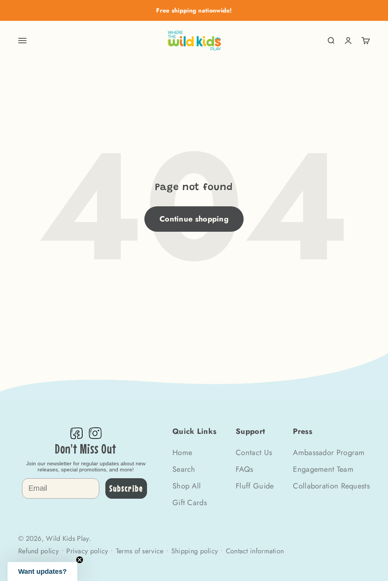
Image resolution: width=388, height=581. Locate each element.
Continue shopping (194, 219)
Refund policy (38, 551)
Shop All (186, 486)
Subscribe (126, 488)
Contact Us (254, 452)
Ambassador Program (329, 452)
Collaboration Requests (331, 486)
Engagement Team (323, 469)
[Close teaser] (79, 560)
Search (184, 469)
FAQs (244, 469)
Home (182, 452)
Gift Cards (189, 502)
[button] (42, 571)
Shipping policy (194, 551)
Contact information (255, 551)
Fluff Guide (255, 486)
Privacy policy (87, 551)
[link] (76, 433)
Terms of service (140, 551)
